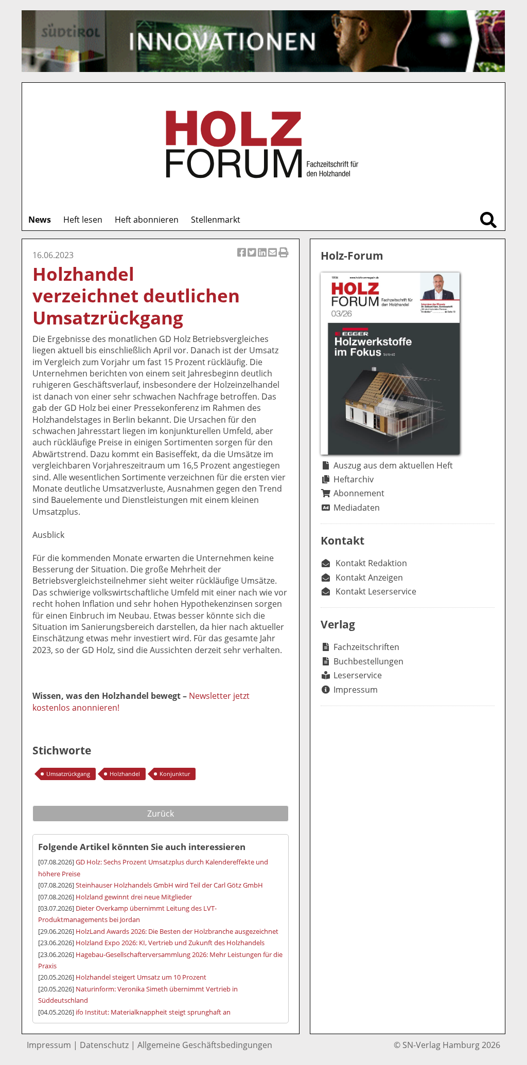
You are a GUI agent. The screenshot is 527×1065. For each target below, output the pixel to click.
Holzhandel (125, 774)
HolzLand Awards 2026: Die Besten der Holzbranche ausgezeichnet (177, 931)
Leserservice (357, 675)
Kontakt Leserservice (376, 591)
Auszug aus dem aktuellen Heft (393, 465)
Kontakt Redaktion (371, 563)
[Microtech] (263, 41)
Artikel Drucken (283, 258)
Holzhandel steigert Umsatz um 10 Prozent (141, 977)
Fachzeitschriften (366, 647)
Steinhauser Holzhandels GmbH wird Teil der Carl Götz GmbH (169, 885)
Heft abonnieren (147, 219)
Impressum (355, 689)
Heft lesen (82, 219)
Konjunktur (175, 774)
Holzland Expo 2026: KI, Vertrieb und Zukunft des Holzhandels (170, 942)
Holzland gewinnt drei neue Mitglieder (134, 896)
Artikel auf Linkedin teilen (263, 258)
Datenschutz (104, 1045)
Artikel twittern (253, 258)
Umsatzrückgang (68, 774)
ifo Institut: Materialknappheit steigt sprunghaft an (153, 1012)
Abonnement (358, 493)
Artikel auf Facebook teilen (242, 258)
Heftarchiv (353, 479)
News (39, 219)
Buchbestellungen (368, 661)
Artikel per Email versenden (273, 258)
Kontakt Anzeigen (369, 577)
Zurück (160, 813)
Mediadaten (356, 507)
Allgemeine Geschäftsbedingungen (204, 1045)
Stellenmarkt (215, 219)
